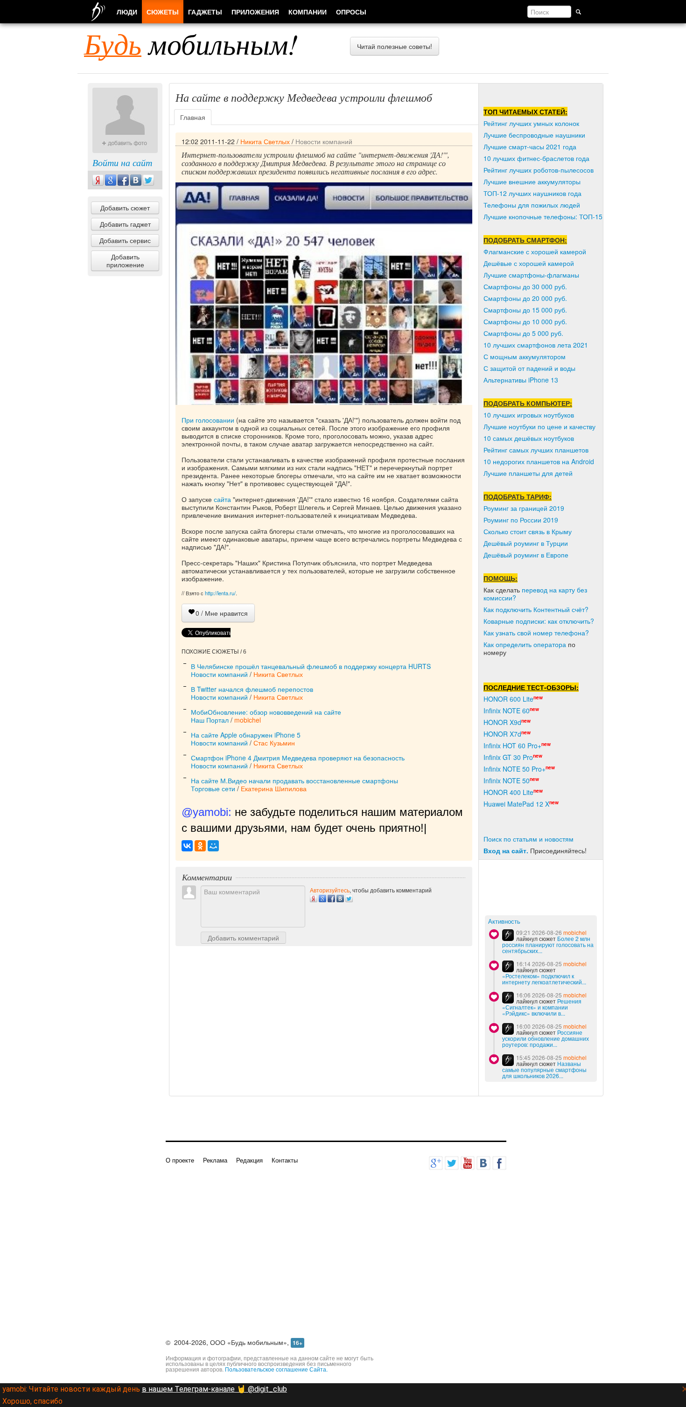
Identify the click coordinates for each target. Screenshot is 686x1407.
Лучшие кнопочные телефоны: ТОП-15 (542, 216)
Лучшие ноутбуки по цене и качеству (539, 426)
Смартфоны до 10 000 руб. (525, 321)
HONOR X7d (502, 733)
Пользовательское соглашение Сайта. (276, 1369)
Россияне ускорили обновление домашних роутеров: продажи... (545, 1038)
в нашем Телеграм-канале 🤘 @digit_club (214, 1389)
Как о (491, 644)
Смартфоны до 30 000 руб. (525, 286)
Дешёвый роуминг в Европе (525, 554)
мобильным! (191, 43)
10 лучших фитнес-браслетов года (536, 158)
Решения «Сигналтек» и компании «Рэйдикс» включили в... (541, 1007)
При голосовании (208, 420)
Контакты (285, 1160)
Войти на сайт (122, 162)
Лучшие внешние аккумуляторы (532, 181)
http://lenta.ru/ (220, 593)
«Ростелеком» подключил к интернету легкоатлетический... (544, 979)
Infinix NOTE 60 (506, 710)
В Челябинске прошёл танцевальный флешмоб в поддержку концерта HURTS (311, 666)
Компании (307, 11)
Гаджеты (205, 11)
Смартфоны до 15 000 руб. (525, 309)
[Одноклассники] (200, 845)
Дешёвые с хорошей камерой (528, 263)
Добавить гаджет (125, 224)
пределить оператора (532, 644)
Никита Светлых (265, 141)
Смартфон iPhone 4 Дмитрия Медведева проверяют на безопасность (298, 757)
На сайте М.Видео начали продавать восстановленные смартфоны (294, 780)
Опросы (351, 11)
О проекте (180, 1160)
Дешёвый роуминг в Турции (525, 543)
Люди (127, 11)
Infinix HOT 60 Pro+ (512, 745)
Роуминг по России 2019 (520, 519)
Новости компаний (323, 141)
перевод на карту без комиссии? (535, 593)
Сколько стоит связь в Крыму (527, 531)
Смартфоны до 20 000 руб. (525, 298)
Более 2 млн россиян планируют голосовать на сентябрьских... (548, 944)
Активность (504, 921)
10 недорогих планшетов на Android (538, 461)
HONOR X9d (502, 722)
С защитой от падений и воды (529, 368)
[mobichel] (508, 935)
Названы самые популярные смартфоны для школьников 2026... (544, 1069)
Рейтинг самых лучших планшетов (535, 449)
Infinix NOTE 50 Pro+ (514, 768)
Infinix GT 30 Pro (508, 757)
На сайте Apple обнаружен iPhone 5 (246, 734)
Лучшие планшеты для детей (528, 473)
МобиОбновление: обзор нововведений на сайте (266, 712)
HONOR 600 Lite (508, 699)
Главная (192, 117)
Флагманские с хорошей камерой (534, 251)
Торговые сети (213, 788)
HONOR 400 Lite (508, 792)
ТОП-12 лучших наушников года (532, 193)
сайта (222, 499)
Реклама (215, 1160)
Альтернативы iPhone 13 (520, 379)
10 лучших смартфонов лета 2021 (535, 344)
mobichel (247, 719)
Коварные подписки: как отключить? (538, 621)
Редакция (249, 1160)
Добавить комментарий (243, 937)
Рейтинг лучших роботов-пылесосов (538, 169)
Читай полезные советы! (394, 46)
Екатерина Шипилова (274, 788)
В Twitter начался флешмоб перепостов (252, 689)
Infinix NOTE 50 (506, 780)
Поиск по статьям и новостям (528, 838)
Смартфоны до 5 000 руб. (523, 333)
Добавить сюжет (125, 207)
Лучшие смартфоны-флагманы (531, 274)
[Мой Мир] (213, 845)
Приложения (255, 11)
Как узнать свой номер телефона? (536, 632)
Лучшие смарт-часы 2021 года (529, 146)
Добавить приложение (125, 260)
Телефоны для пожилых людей (531, 204)
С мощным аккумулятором (524, 356)
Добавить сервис (125, 240)
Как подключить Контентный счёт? (535, 609)
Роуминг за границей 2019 (523, 508)
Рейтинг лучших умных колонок (531, 123)
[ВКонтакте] (187, 845)
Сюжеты (163, 11)
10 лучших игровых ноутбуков (528, 414)
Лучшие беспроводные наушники (534, 134)
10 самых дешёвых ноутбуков (528, 438)
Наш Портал (210, 719)
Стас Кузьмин (274, 742)
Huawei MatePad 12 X (516, 803)
